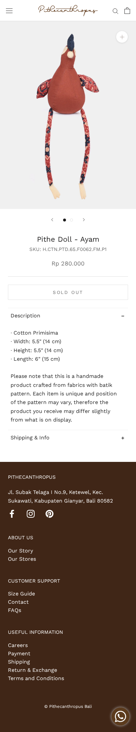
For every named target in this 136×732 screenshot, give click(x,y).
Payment (19, 653)
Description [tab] (25, 315)
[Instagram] (31, 513)
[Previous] (52, 219)
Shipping (19, 662)
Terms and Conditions (36, 678)
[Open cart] (127, 10)
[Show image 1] (64, 220)
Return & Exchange (32, 670)
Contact (18, 602)
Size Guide (21, 593)
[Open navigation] (9, 11)
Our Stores (22, 559)
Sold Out (68, 292)
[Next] (84, 219)
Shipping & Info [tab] (30, 437)
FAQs (14, 610)
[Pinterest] (49, 513)
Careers (18, 645)
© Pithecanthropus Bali (68, 706)
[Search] (116, 11)
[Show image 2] (71, 220)
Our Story (20, 551)
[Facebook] (12, 513)
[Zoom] (122, 37)
